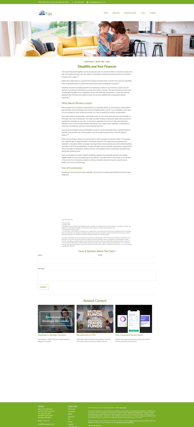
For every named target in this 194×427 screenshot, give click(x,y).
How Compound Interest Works (129, 335)
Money (70, 422)
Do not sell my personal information (125, 422)
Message (41, 268)
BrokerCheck (123, 407)
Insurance (71, 417)
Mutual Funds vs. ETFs (86, 335)
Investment (71, 412)
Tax (69, 419)
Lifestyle (70, 424)
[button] (106, 13)
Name (40, 255)
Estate (70, 414)
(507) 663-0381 (79, 2)
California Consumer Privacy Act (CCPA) (139, 420)
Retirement (71, 409)
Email (100, 255)
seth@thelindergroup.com (97, 2)
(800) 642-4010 (49, 411)
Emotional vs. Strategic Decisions (52, 335)
